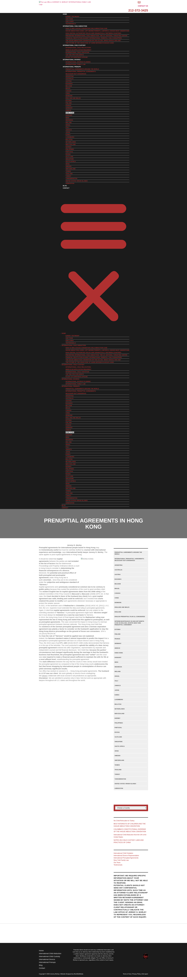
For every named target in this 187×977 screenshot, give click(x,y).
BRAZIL (68, 88)
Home (65, 14)
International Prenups (72, 66)
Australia (69, 78)
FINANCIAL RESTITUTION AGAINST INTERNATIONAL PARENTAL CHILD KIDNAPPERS (94, 38)
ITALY (67, 127)
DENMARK (69, 96)
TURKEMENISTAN (71, 178)
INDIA (67, 117)
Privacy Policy (136, 974)
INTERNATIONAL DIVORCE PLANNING (78, 62)
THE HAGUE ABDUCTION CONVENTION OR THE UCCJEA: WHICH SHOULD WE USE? (93, 40)
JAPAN (68, 132)
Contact (66, 188)
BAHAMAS (69, 83)
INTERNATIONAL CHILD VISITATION (77, 52)
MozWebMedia (78, 974)
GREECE (68, 110)
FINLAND (69, 103)
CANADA (68, 91)
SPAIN (68, 164)
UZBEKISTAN (70, 183)
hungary (69, 115)
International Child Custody (74, 45)
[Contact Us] (139, 2)
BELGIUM (69, 86)
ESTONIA (69, 100)
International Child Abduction (75, 26)
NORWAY (68, 147)
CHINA (68, 93)
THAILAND (69, 173)
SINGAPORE (70, 159)
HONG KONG (70, 113)
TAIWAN (68, 171)
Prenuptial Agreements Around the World (82, 69)
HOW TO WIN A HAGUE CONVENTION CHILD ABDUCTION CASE (86, 28)
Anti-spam (145, 974)
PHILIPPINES (70, 149)
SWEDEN (68, 166)
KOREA (68, 134)
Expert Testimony (72, 16)
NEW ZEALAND (71, 144)
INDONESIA (69, 120)
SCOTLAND (69, 156)
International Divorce (71, 59)
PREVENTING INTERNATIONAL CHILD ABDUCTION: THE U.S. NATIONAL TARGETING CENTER (96, 35)
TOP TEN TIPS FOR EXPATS (75, 55)
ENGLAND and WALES (73, 98)
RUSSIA (68, 154)
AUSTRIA (69, 81)
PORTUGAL (69, 151)
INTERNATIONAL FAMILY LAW (75, 384)
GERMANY (69, 108)
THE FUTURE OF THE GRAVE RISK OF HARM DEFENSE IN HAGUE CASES (90, 43)
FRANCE (68, 105)
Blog (64, 505)
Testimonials (71, 343)
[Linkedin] (145, 956)
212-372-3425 (138, 10)
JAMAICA (69, 130)
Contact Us (143, 6)
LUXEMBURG (70, 137)
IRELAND (69, 122)
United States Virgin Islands (77, 181)
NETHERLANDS (71, 142)
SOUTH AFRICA (71, 161)
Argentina (70, 76)
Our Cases (70, 21)
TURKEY (68, 176)
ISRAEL (68, 125)
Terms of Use (127, 974)
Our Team (69, 19)
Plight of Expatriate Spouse (77, 376)
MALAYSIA (69, 139)
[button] (93, 260)
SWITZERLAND (70, 169)
